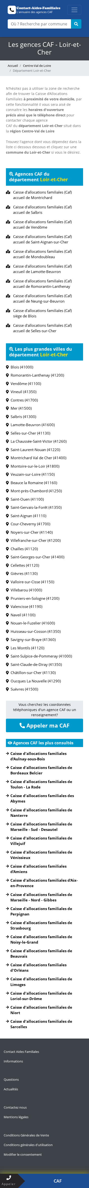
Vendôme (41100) (25, 383)
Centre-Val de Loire (37, 65)
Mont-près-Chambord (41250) (35, 490)
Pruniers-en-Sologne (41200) (34, 598)
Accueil (13, 65)
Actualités (11, 1089)
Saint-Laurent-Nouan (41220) (34, 449)
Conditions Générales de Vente (26, 1135)
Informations (13, 1061)
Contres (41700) (23, 400)
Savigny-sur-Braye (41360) (32, 639)
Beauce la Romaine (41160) (33, 482)
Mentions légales (16, 1117)
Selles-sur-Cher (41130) (29, 433)
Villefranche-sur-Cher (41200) (35, 540)
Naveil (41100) (22, 614)
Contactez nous (15, 1107)
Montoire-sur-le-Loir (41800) (34, 466)
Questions (11, 1079)
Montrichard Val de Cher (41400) (37, 457)
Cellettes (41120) (24, 565)
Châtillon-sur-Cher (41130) (32, 672)
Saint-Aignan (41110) (27, 515)
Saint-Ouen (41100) (26, 499)
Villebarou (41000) (25, 589)
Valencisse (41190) (25, 606)
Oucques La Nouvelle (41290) (35, 680)
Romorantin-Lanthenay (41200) (36, 375)
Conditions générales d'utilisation (28, 1145)
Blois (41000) (21, 367)
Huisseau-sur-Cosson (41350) (35, 631)
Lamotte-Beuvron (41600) (32, 424)
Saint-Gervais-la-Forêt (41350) (35, 507)
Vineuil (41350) (22, 391)
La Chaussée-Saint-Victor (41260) (38, 441)
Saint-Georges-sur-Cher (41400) (36, 556)
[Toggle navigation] (74, 10)
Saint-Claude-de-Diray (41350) (35, 664)
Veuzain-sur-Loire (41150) (32, 474)
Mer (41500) (20, 408)
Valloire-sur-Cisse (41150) (31, 581)
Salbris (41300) (22, 416)
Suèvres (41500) (23, 689)
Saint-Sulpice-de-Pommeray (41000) (40, 656)
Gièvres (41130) (23, 573)
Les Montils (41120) (26, 647)
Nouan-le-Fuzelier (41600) (32, 623)
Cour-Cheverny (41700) (29, 523)
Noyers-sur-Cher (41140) (31, 532)
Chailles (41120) (23, 548)
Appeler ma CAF (47, 725)
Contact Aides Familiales (21, 1051)
